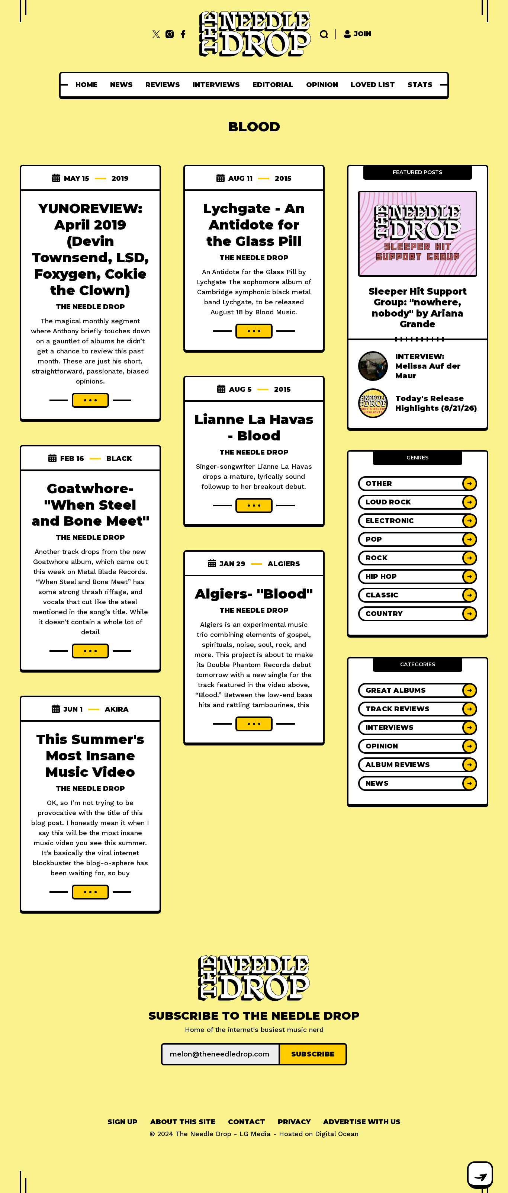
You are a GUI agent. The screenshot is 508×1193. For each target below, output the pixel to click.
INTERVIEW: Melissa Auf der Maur (428, 366)
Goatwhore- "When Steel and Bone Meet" (90, 504)
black (119, 459)
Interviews (216, 85)
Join (362, 34)
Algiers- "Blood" (254, 594)
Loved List (373, 85)
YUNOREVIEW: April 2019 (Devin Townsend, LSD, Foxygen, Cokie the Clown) (90, 249)
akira (117, 709)
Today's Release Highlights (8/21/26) (436, 403)
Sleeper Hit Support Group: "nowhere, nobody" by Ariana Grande (418, 308)
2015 (283, 178)
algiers (284, 564)
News (121, 85)
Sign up (122, 1122)
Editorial (273, 85)
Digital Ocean (337, 1134)
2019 (120, 178)
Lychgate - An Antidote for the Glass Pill (254, 224)
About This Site (182, 1122)
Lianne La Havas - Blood (254, 427)
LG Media (255, 1134)
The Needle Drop (90, 307)
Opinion (322, 85)
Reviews (162, 85)
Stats (420, 85)
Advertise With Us (362, 1122)
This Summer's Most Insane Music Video (90, 755)
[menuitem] (86, 84)
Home (86, 85)
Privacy (294, 1122)
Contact (246, 1122)
